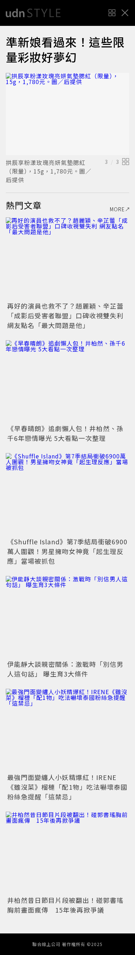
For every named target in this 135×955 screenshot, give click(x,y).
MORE (117, 209)
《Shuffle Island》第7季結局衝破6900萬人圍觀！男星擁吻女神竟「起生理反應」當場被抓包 (67, 551)
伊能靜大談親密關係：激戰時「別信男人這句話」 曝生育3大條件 (65, 668)
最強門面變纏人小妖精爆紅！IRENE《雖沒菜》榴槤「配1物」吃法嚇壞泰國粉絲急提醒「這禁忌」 (67, 786)
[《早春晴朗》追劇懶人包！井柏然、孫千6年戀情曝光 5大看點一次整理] (67, 381)
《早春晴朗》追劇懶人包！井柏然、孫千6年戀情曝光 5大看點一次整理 (65, 433)
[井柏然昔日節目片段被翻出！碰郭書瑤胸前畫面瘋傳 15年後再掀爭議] (67, 853)
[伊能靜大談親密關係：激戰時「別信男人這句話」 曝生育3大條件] (67, 617)
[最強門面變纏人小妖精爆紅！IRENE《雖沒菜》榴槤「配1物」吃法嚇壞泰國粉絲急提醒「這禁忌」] (67, 730)
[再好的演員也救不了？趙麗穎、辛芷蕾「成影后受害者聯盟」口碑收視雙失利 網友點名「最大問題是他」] (67, 258)
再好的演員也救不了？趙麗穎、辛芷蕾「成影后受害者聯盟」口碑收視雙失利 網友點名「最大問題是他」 (65, 315)
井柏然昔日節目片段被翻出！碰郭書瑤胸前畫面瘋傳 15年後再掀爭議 (65, 904)
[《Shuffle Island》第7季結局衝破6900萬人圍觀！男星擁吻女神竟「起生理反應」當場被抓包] (67, 494)
